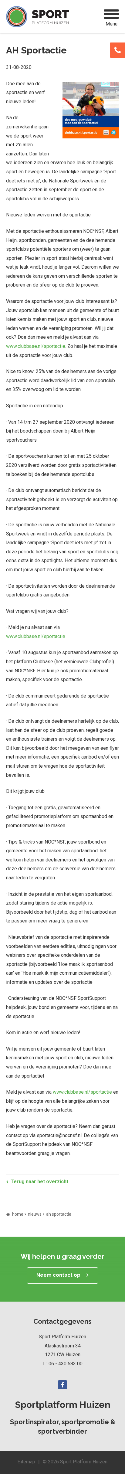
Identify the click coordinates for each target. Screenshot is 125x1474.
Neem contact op (58, 1275)
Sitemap (26, 1462)
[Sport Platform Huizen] (37, 16)
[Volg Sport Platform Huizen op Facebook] (62, 1384)
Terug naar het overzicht (39, 1181)
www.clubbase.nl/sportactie (35, 346)
